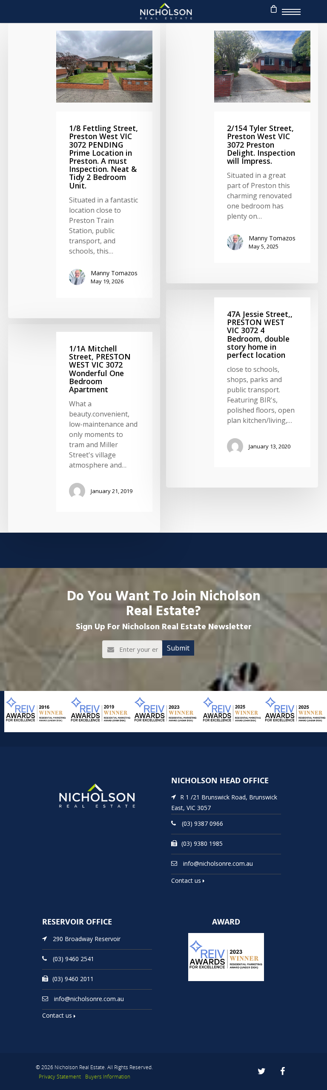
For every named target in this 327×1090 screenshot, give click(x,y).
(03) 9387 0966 (202, 823)
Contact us (187, 880)
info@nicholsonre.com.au (218, 863)
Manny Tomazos (114, 273)
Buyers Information (107, 1076)
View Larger (23, 731)
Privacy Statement (60, 1076)
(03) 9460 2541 (73, 958)
